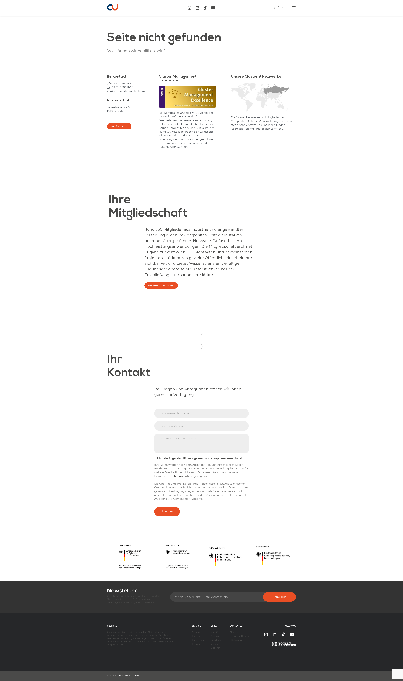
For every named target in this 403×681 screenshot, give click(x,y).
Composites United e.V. (128, 675)
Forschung (216, 640)
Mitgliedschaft (236, 640)
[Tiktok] (205, 8)
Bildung (214, 644)
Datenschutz (198, 640)
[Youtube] (213, 8)
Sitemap (196, 632)
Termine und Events (239, 636)
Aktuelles (234, 632)
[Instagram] (189, 8)
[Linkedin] (197, 8)
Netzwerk (215, 636)
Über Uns (215, 632)
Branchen (215, 648)
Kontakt (196, 644)
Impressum (197, 636)
